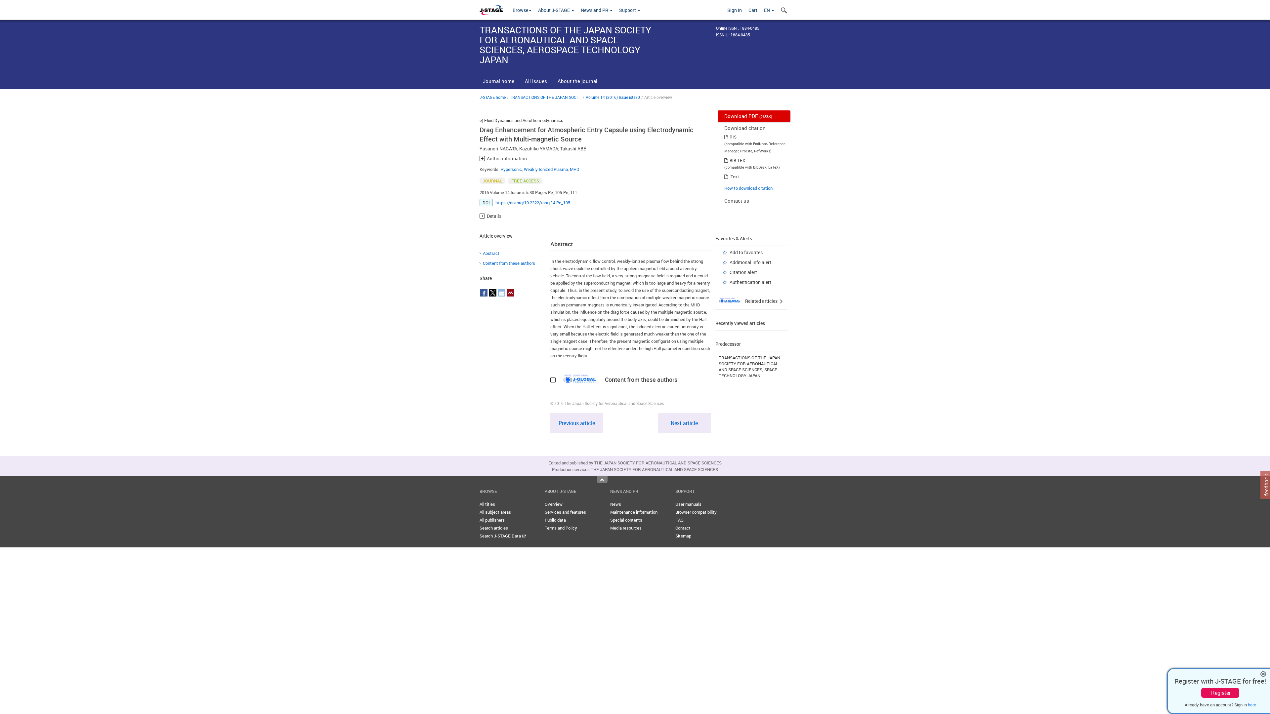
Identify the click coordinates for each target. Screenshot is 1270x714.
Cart (752, 10)
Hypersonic (511, 169)
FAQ (679, 520)
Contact (683, 528)
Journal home (498, 81)
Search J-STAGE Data (501, 536)
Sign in (734, 10)
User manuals (688, 504)
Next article (684, 423)
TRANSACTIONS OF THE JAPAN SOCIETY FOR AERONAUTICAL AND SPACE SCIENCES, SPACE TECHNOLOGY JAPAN (749, 366)
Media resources (626, 528)
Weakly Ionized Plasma (546, 169)
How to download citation (748, 188)
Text (735, 176)
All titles (487, 504)
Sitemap (683, 536)
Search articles (494, 528)
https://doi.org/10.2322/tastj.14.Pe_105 (532, 203)
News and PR (595, 10)
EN (767, 10)
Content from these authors (509, 263)
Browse (520, 10)
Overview (554, 504)
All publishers (492, 520)
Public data (555, 520)
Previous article (577, 423)
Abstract (491, 253)
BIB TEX (737, 160)
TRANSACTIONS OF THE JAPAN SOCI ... (545, 97)
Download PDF (748, 116)
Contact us (736, 200)
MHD (574, 169)
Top (602, 479)
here (1252, 705)
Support (628, 10)
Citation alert (743, 272)
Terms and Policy (561, 528)
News (615, 504)
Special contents (626, 520)
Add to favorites (746, 252)
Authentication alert (750, 282)
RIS (733, 137)
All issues (536, 81)
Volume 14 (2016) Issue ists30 (613, 97)
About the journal (577, 81)
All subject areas (495, 512)
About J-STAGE (554, 10)
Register (1221, 692)
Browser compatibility (696, 512)
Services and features (565, 512)
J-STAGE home (493, 97)
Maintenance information (633, 512)
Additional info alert (750, 262)
